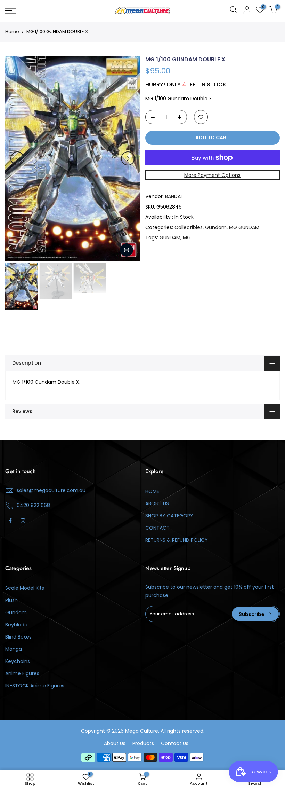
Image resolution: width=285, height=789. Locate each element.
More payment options (212, 175)
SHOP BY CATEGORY (169, 515)
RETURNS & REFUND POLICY (176, 540)
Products (143, 743)
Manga (13, 649)
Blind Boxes (18, 636)
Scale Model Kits (24, 588)
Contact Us (174, 743)
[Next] (128, 158)
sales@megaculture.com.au (51, 490)
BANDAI (173, 196)
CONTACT (157, 527)
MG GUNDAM (244, 227)
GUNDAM (170, 237)
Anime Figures (22, 673)
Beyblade (16, 624)
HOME (152, 491)
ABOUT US (157, 503)
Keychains (17, 661)
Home (12, 32)
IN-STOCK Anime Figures (34, 685)
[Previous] (17, 158)
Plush (11, 600)
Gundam (216, 227)
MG (187, 237)
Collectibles (188, 227)
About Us (114, 743)
